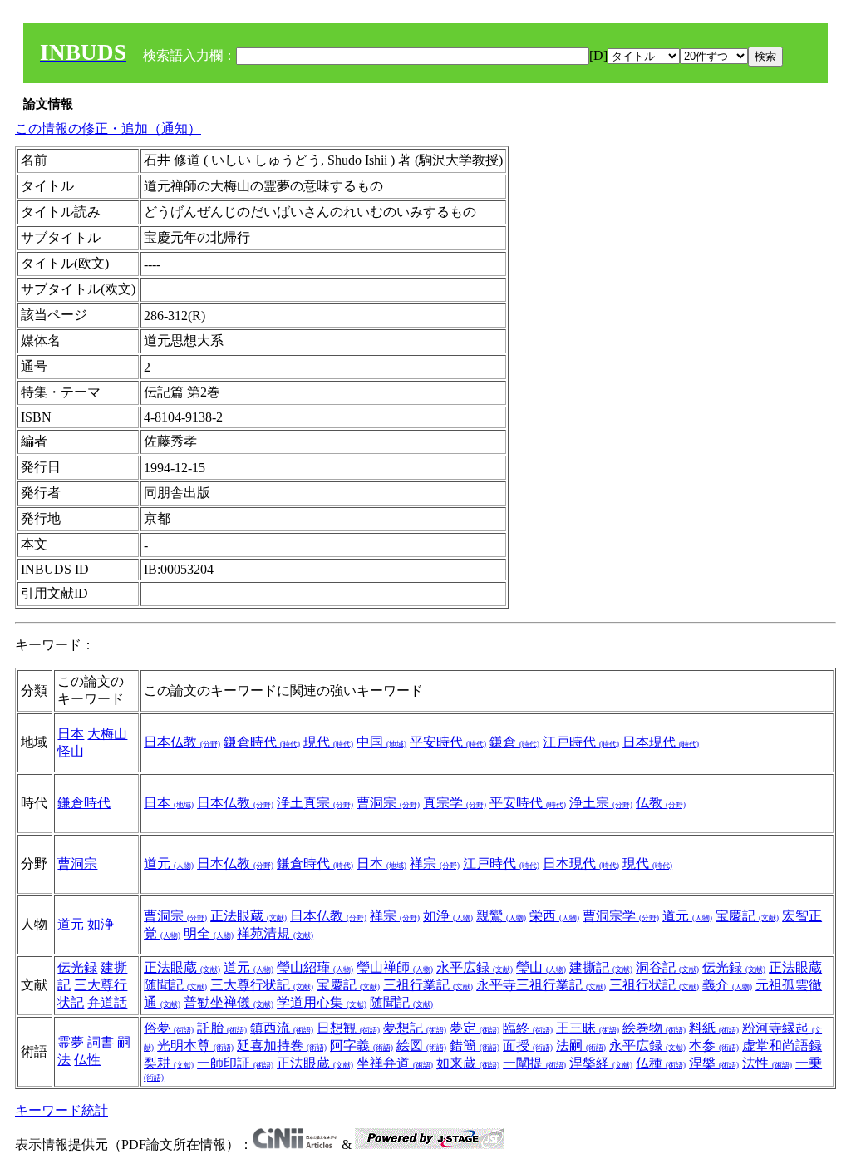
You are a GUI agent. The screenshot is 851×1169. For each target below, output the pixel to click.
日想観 (348, 1028)
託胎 (222, 1028)
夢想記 (414, 1028)
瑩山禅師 (395, 967)
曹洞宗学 (621, 916)
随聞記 (401, 1002)
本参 (714, 1045)
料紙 (714, 1028)
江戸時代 (581, 742)
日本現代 (660, 742)
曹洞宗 (388, 803)
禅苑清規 (275, 933)
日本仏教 (182, 742)
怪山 (70, 751)
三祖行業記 (428, 985)
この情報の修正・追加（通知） (108, 128)
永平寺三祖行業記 (541, 985)
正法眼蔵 (248, 916)
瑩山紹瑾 (315, 967)
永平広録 (474, 967)
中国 (381, 742)
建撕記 (600, 967)
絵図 (421, 1045)
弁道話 (107, 1002)
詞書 (100, 1042)
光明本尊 (195, 1045)
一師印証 (235, 1063)
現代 (328, 742)
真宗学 (454, 803)
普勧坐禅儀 (228, 1002)
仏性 (87, 1060)
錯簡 (474, 1045)
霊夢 (70, 1042)
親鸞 (501, 916)
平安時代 (448, 742)
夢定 (474, 1028)
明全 (209, 933)
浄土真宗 (315, 803)
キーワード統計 (61, 1110)
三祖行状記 (654, 985)
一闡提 (534, 1063)
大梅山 (107, 734)
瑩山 (541, 967)
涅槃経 (600, 1063)
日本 (70, 734)
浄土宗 (600, 803)
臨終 (528, 1028)
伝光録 (77, 967)
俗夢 (169, 1028)
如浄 (100, 924)
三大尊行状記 (261, 985)
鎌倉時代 (262, 742)
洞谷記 (667, 967)
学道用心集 (321, 1002)
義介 (727, 985)
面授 (528, 1045)
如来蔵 (467, 1063)
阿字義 (361, 1045)
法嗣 (581, 1045)
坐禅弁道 (395, 1063)
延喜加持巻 (282, 1045)
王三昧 (587, 1028)
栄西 (554, 916)
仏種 (661, 1063)
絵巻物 (654, 1028)
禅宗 (435, 863)
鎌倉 (514, 742)
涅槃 (714, 1063)
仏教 (661, 803)
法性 (767, 1063)
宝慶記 (747, 916)
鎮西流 (281, 1028)
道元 (169, 863)
